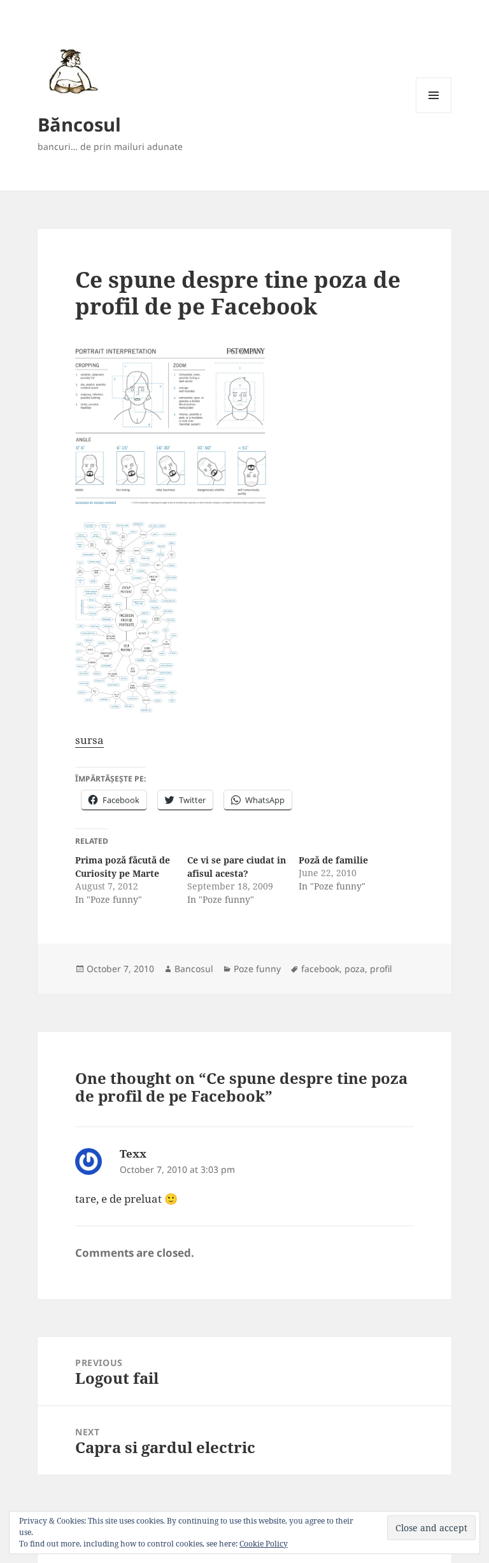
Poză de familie (333, 860)
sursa (89, 740)
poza (354, 969)
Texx (133, 1153)
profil (381, 969)
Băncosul (79, 124)
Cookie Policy (263, 1543)
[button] (71, 70)
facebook (320, 969)
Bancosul (193, 969)
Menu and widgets (433, 112)
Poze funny (257, 969)
